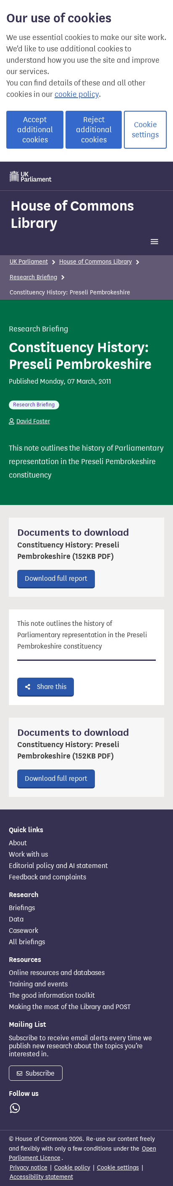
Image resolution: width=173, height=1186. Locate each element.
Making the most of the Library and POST (70, 1007)
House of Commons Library (72, 214)
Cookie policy (72, 1167)
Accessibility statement (41, 1177)
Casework (23, 931)
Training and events (38, 984)
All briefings (27, 942)
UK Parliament (29, 261)
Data (16, 919)
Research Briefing (33, 277)
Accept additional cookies (35, 129)
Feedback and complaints (47, 877)
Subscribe (39, 1073)
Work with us (28, 854)
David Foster (33, 421)
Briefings (22, 908)
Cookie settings (145, 129)
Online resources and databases (57, 973)
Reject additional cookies (94, 129)
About (18, 843)
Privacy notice (28, 1167)
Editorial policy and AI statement (58, 866)
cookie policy (77, 94)
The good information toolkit (52, 995)
